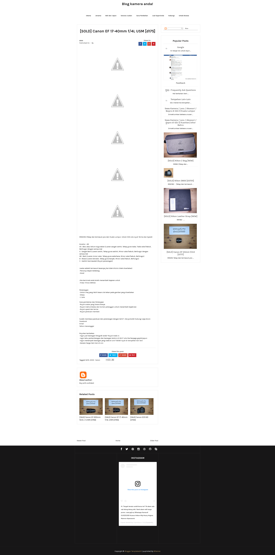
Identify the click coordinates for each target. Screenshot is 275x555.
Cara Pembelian (142, 16)
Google (180, 47)
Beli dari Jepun (110, 16)
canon (97, 360)
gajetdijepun (142, 338)
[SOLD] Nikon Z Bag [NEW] (180, 161)
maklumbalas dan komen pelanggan (99, 307)
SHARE (104, 355)
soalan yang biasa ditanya (95, 304)
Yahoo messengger (86, 326)
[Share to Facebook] (113, 360)
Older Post (154, 441)
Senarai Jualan (126, 16)
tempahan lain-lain (135, 341)
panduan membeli (92, 312)
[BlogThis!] (109, 360)
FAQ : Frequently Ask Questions (180, 90)
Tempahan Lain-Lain (181, 99)
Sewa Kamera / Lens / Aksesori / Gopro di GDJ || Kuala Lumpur (180, 109)
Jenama (98, 16)
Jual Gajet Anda (158, 16)
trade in (116, 336)
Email (81, 324)
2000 (81, 40)
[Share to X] (111, 360)
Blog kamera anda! (137, 4)
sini (101, 343)
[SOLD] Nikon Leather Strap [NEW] (180, 216)
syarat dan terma (91, 309)
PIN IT (133, 355)
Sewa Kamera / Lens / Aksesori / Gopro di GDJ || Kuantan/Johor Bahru (180, 122)
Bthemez (157, 551)
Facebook (83, 321)
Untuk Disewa (184, 16)
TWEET (114, 355)
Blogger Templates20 (133, 551)
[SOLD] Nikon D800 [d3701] (180, 181)
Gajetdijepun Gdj (139, 522)
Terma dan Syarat (145, 237)
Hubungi (171, 16)
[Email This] (107, 360)
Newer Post (81, 441)
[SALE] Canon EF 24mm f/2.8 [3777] (181, 253)
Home (118, 441)
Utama (88, 16)
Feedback (180, 83)
